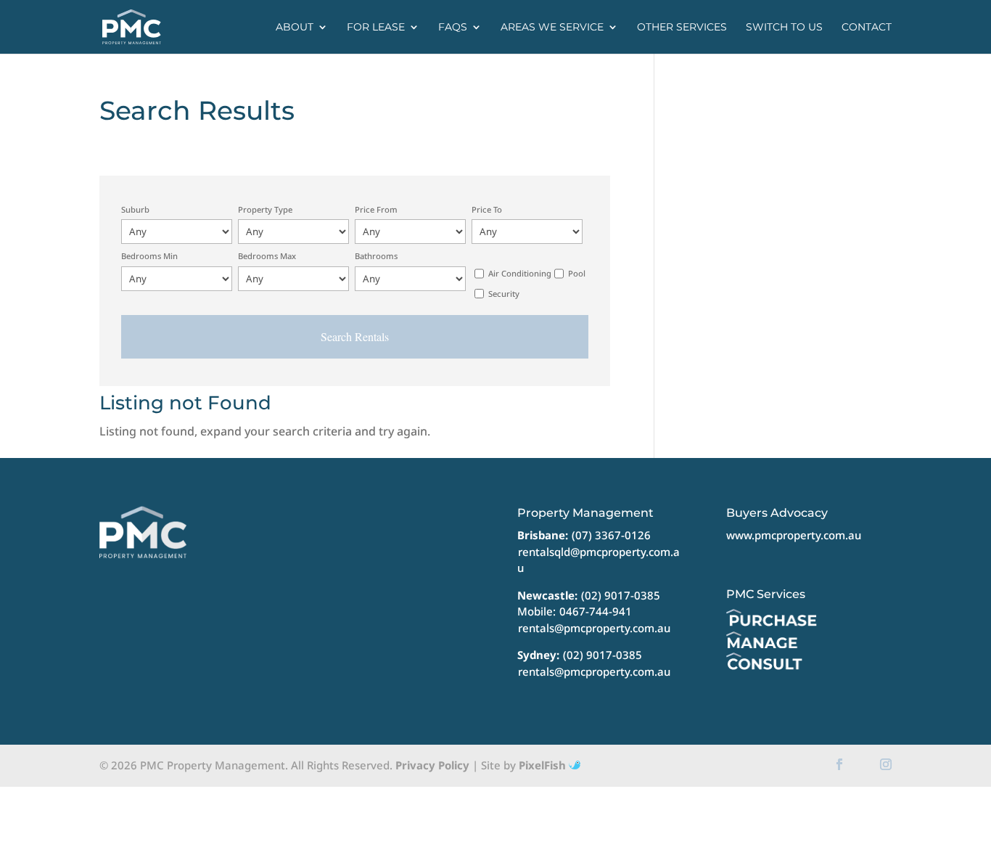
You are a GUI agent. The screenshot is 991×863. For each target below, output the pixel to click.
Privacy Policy (432, 765)
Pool (576, 273)
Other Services (682, 27)
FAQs (452, 27)
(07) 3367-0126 (611, 535)
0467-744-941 (595, 611)
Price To (487, 209)
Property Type (265, 209)
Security (503, 293)
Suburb (135, 209)
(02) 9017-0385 (620, 595)
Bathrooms (376, 255)
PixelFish (544, 765)
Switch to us (784, 27)
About (294, 27)
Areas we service (552, 27)
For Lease (376, 27)
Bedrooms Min (149, 255)
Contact (867, 27)
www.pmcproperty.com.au (793, 535)
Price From (376, 209)
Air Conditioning (519, 273)
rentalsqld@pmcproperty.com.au (598, 560)
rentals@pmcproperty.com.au (594, 628)
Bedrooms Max (267, 255)
